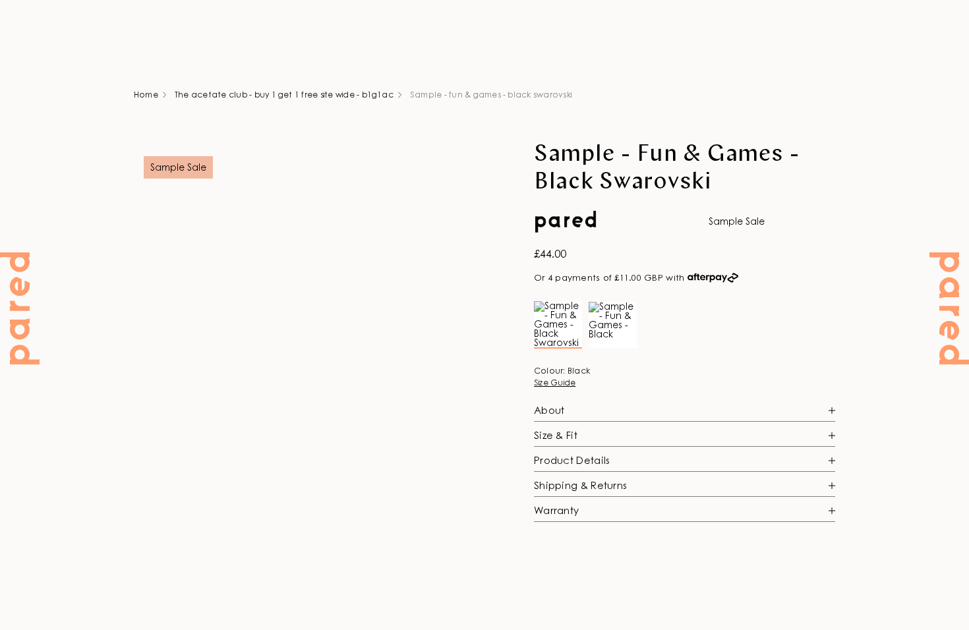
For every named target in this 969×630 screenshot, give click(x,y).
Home (146, 94)
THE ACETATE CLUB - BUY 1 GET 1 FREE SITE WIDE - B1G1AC (284, 94)
